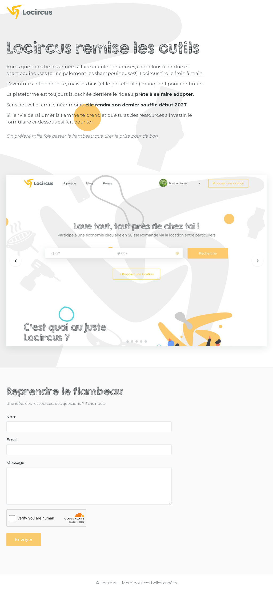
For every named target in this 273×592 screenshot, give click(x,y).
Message (15, 462)
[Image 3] (136, 341)
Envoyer (24, 539)
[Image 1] (127, 341)
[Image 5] (145, 341)
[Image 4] (141, 341)
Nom (11, 416)
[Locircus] (136, 12)
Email (11, 439)
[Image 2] (132, 341)
